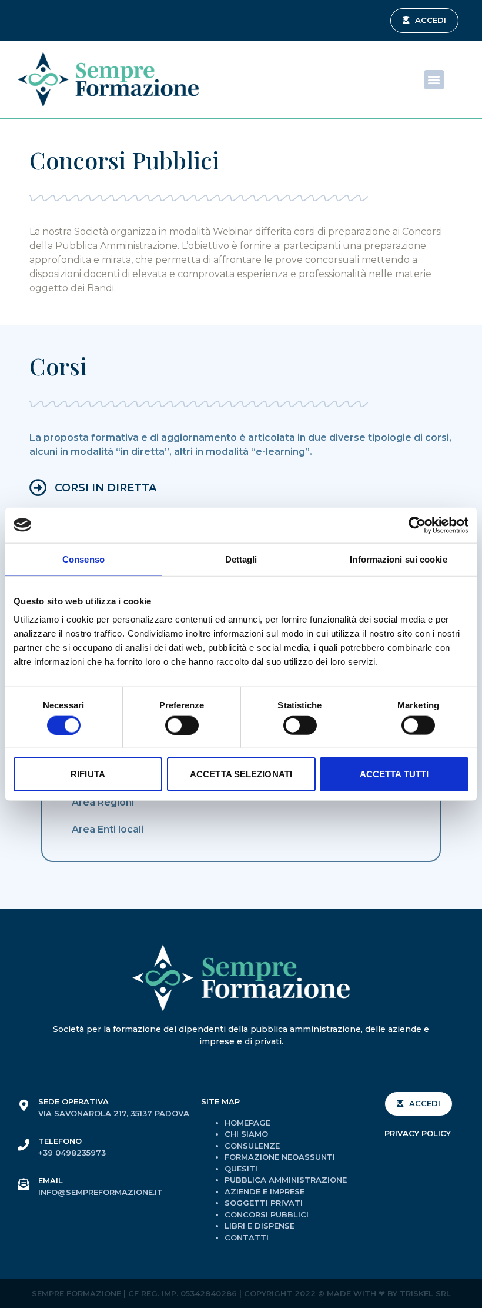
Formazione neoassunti (280, 1156)
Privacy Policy (417, 1133)
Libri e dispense (259, 1225)
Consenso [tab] (83, 559)
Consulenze (252, 1145)
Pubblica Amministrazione (286, 1179)
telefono (60, 1141)
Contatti (247, 1237)
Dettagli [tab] (241, 559)
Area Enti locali (107, 829)
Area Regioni (103, 802)
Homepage (247, 1122)
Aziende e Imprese (264, 1191)
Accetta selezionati (241, 774)
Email (50, 1180)
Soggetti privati (264, 1202)
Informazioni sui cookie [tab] (398, 559)
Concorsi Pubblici (267, 1214)
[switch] (182, 724)
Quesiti (241, 1168)
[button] (424, 20)
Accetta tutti (394, 774)
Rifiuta (88, 774)
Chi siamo (246, 1134)
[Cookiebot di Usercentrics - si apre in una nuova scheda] (417, 525)
